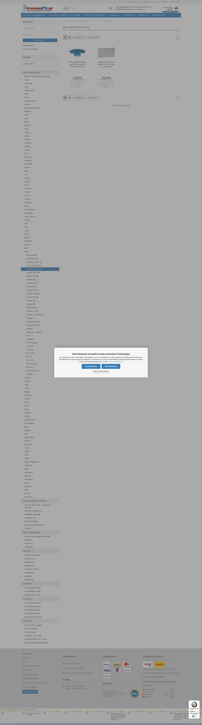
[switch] (194, 716)
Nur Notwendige (91, 366)
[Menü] (198, 701)
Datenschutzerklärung (115, 362)
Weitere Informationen (101, 371)
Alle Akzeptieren (111, 366)
